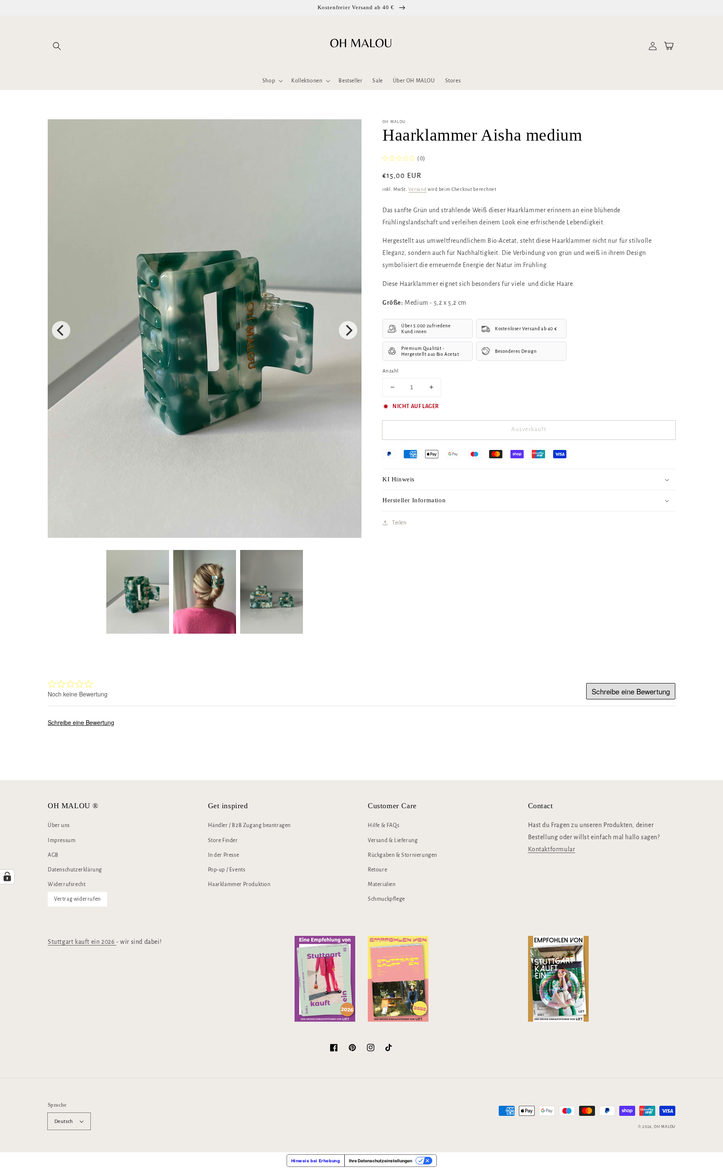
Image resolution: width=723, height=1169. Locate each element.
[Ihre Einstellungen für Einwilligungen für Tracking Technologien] (7, 877)
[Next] (348, 330)
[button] (57, 46)
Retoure (377, 870)
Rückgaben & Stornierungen (402, 855)
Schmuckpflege (386, 899)
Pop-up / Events (227, 870)
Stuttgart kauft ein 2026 (82, 941)
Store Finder (223, 840)
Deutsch (63, 1121)
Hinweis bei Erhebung (315, 1160)
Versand (417, 189)
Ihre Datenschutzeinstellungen (380, 1160)
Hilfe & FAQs (383, 825)
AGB (53, 855)
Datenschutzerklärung (75, 870)
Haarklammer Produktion (239, 884)
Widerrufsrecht (66, 884)
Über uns (59, 825)
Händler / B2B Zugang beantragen (249, 825)
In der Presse (223, 855)
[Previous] (61, 330)
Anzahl (390, 371)
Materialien (382, 884)
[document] (205, 330)
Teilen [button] (399, 523)
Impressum (61, 840)
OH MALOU (664, 1127)
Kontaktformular (551, 849)
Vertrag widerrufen (77, 899)
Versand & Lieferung (393, 840)
